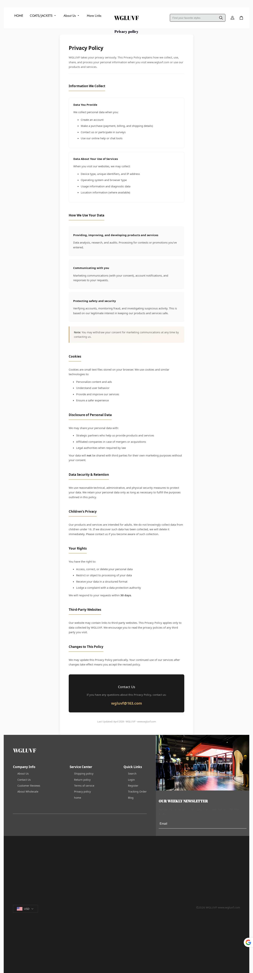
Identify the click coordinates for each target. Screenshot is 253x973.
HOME (18, 15)
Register (133, 785)
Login (131, 779)
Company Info (24, 767)
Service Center (81, 767)
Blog (131, 797)
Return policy (82, 779)
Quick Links (133, 767)
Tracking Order (137, 791)
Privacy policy (82, 791)
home (77, 797)
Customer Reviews (28, 785)
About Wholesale (27, 791)
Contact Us (24, 779)
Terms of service (84, 785)
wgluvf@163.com (126, 703)
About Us (70, 15)
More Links (94, 15)
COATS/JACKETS (41, 15)
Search (132, 773)
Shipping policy (83, 773)
